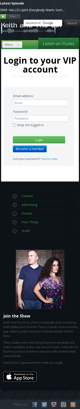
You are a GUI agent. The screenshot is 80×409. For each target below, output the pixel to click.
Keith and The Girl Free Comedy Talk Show (31, 27)
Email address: (23, 96)
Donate (27, 213)
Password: (20, 111)
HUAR (26, 231)
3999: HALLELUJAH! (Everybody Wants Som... (32, 10)
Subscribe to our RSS (73, 404)
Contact (27, 196)
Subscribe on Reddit (63, 404)
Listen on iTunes (58, 43)
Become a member (30, 149)
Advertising (29, 204)
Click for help (49, 159)
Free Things (30, 222)
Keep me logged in (30, 125)
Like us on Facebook (34, 404)
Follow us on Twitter (44, 404)
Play (10, 16)
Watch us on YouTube (53, 404)
